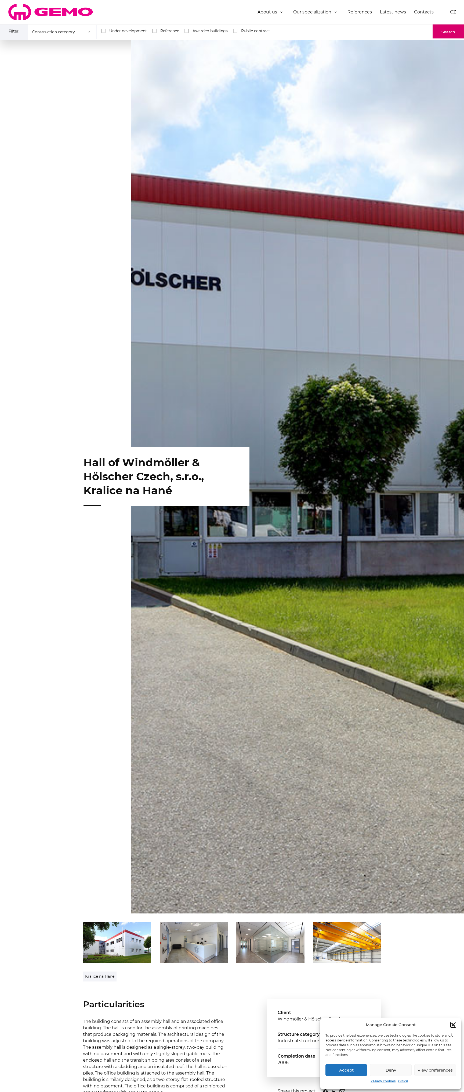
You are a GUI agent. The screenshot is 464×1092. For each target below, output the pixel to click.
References (359, 12)
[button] (453, 1024)
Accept (346, 1070)
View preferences (435, 1070)
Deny (391, 1070)
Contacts (424, 12)
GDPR (403, 1081)
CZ (453, 12)
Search (448, 32)
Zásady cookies (383, 1081)
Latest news (393, 12)
